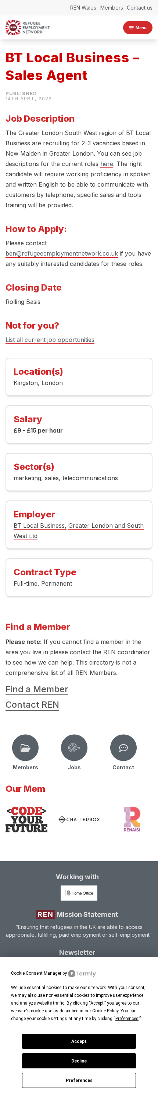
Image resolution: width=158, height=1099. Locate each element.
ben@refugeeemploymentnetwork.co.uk (62, 253)
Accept (79, 1041)
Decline (79, 1061)
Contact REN (32, 704)
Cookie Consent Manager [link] (36, 973)
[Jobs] (74, 748)
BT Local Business (39, 525)
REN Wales (83, 7)
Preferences (79, 1080)
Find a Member (37, 689)
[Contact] (123, 748)
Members (111, 7)
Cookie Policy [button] (105, 1010)
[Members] (25, 748)
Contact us (139, 7)
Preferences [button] (127, 1018)
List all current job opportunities (50, 339)
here (106, 163)
